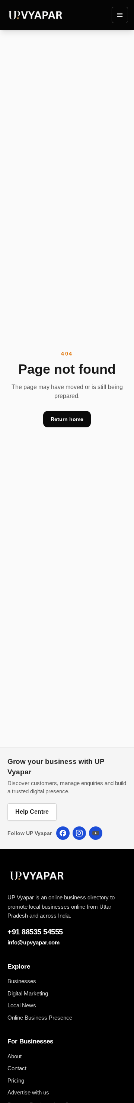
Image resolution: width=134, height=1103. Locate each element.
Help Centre (32, 812)
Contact (16, 1068)
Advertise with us (28, 1092)
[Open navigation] (120, 15)
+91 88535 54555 (35, 932)
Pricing (15, 1080)
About (14, 1056)
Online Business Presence (39, 1017)
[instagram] (79, 833)
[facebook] (63, 833)
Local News (21, 1005)
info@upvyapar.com (33, 942)
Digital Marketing (27, 993)
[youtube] (95, 833)
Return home (67, 419)
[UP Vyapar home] (36, 15)
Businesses (21, 981)
